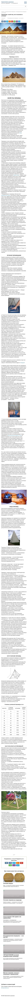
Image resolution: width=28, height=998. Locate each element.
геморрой (22, 362)
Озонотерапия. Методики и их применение (12, 917)
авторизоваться (5, 987)
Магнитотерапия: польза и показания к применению (11, 973)
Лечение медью (8, 883)
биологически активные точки (15, 435)
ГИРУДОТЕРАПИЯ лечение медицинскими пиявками (11, 955)
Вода (20, 132)
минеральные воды (5, 195)
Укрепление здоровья (7, 2)
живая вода (16, 175)
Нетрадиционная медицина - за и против (15, 18)
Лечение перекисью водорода (12, 900)
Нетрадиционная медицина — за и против (13, 936)
